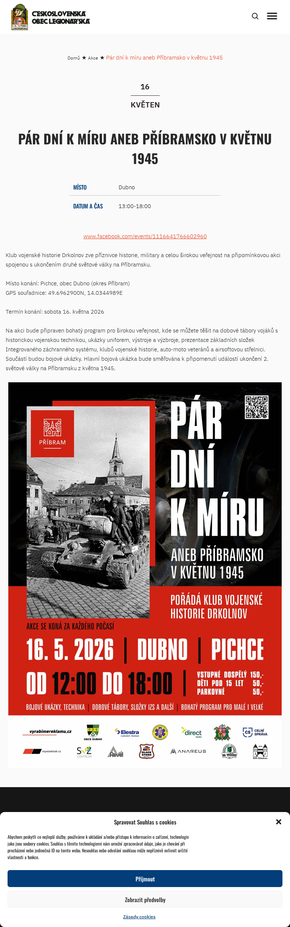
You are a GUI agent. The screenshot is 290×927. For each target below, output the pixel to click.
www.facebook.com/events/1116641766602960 (145, 236)
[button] (278, 822)
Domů (74, 58)
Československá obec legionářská (61, 18)
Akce (93, 58)
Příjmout (145, 879)
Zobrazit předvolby (145, 899)
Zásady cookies (139, 916)
